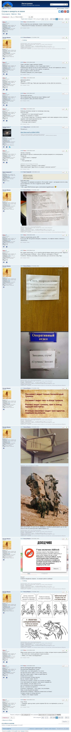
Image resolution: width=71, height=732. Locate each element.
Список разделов (7, 728)
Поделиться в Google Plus (65, 11)
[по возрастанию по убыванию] (51, 714)
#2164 (22, 77)
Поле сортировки (34, 714)
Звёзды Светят (6, 127)
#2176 (22, 538)
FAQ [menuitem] (10, 8)
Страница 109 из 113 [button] (42, 19)
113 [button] (66, 19)
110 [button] (59, 19)
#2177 (22, 591)
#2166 (22, 108)
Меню (5, 8)
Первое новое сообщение (26, 19)
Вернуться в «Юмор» (7, 720)
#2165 (22, 93)
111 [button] (62, 19)
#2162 (22, 37)
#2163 (22, 62)
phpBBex (9, 731)
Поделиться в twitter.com (59, 11)
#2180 (22, 699)
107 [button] (51, 19)
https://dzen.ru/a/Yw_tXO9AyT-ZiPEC (30, 132)
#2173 (22, 265)
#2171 (22, 234)
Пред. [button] (45, 19)
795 (9, 176)
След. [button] (68, 19)
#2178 (22, 650)
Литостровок (27, 4)
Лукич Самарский (7, 172)
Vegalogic (23, 731)
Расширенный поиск (67, 4)
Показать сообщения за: (15, 714)
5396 (9, 52)
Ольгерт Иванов (6, 37)
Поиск (64, 4)
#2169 (22, 171)
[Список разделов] (12, 4)
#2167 (22, 126)
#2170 (22, 189)
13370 (9, 27)
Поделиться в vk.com (68, 11)
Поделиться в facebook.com (62, 11)
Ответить (5, 17)
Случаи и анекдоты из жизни (13, 11)
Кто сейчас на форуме (8, 723)
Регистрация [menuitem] (61, 8)
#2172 (22, 250)
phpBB (15, 731)
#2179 (22, 665)
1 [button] (47, 19)
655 (9, 140)
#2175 (22, 427)
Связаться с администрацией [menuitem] (36, 728)
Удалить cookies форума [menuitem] (50, 728)
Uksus (4, 22)
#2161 (22, 21)
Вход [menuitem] (67, 8)
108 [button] (54, 19)
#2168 (22, 150)
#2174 (22, 388)
